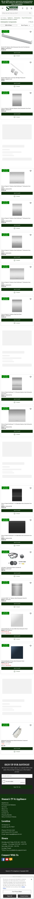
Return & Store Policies (9, 817)
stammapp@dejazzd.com (14, 834)
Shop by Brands (7, 815)
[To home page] (12, 8)
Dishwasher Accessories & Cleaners (9, 19)
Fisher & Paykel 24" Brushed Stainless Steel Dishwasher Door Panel (16, 108)
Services (4, 807)
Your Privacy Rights (17, 891)
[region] (17, 888)
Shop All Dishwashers (27, 18)
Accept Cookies (24, 896)
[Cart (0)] (31, 8)
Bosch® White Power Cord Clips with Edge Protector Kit (13, 77)
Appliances (10, 18)
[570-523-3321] (27, 8)
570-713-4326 (13, 832)
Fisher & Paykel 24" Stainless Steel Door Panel (11, 314)
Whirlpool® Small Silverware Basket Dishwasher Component (14, 740)
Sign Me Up (17, 787)
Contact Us (5, 813)
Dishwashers (17, 18)
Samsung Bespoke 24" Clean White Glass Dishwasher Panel (14, 628)
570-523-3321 (10, 830)
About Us (5, 809)
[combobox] (25, 25)
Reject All (9, 896)
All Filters (9, 25)
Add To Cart (17, 52)
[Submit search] (30, 13)
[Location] (23, 8)
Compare (18, 55)
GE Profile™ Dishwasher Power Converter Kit (11, 567)
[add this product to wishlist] (30, 32)
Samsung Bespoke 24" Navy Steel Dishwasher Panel (12, 661)
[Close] (31, 879)
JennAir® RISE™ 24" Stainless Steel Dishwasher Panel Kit (14, 598)
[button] (2, 8)
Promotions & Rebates (9, 805)
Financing (5, 811)
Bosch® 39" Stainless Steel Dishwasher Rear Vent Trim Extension (15, 47)
